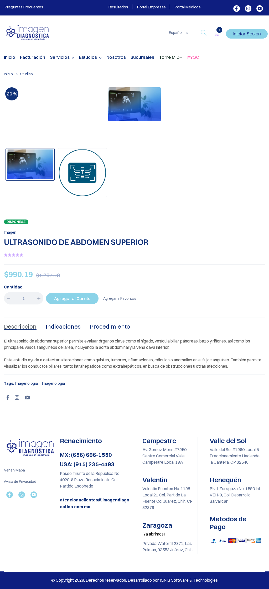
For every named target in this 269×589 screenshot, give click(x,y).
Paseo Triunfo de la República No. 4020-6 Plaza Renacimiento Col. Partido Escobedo (90, 480)
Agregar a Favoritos (119, 298)
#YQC (193, 57)
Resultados (118, 6)
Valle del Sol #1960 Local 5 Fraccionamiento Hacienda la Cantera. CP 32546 (235, 456)
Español (176, 32)
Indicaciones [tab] (63, 326)
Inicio (9, 57)
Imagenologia (26, 383)
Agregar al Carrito (72, 298)
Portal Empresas (151, 6)
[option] (134, 104)
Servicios (60, 57)
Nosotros (116, 57)
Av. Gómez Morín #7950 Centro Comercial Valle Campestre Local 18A (164, 456)
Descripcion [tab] (20, 326)
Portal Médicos (188, 6)
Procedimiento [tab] (110, 326)
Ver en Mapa (14, 470)
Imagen (10, 232)
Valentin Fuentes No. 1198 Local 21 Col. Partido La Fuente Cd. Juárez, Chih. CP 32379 (167, 498)
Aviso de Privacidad (20, 481)
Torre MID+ (170, 57)
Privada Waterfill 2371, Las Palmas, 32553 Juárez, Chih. (167, 546)
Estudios (88, 57)
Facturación (32, 57)
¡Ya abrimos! (153, 534)
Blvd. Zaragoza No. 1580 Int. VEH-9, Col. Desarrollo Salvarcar (235, 495)
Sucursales (142, 57)
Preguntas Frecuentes (23, 6)
